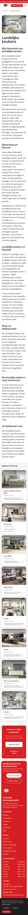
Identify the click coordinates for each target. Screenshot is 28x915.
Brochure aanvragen (9, 845)
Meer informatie (6, 904)
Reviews (5, 854)
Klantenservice (8, 848)
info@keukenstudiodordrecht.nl (13, 895)
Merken (5, 824)
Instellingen (6, 908)
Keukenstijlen (5, 10)
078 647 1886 (7, 892)
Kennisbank (7, 827)
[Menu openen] (25, 5)
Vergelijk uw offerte (14, 752)
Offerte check (13, 781)
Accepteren (6, 911)
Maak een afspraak (17, 5)
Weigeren (15, 908)
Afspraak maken (14, 744)
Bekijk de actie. (12, 1)
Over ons (6, 838)
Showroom (6, 821)
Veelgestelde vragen (9, 851)
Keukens (6, 815)
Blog (4, 831)
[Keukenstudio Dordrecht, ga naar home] (5, 5)
